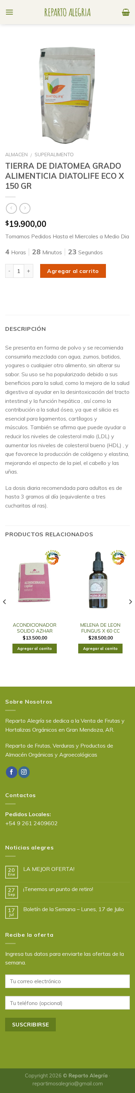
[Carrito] (126, 12)
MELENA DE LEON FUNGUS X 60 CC (100, 628)
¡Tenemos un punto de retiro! (58, 889)
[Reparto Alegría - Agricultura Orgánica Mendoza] (68, 12)
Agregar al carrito (73, 270)
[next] (130, 615)
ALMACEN (16, 154)
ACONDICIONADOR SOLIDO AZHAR (34, 628)
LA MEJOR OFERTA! (48, 869)
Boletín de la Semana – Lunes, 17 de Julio (73, 909)
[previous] (4, 615)
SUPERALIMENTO (54, 154)
